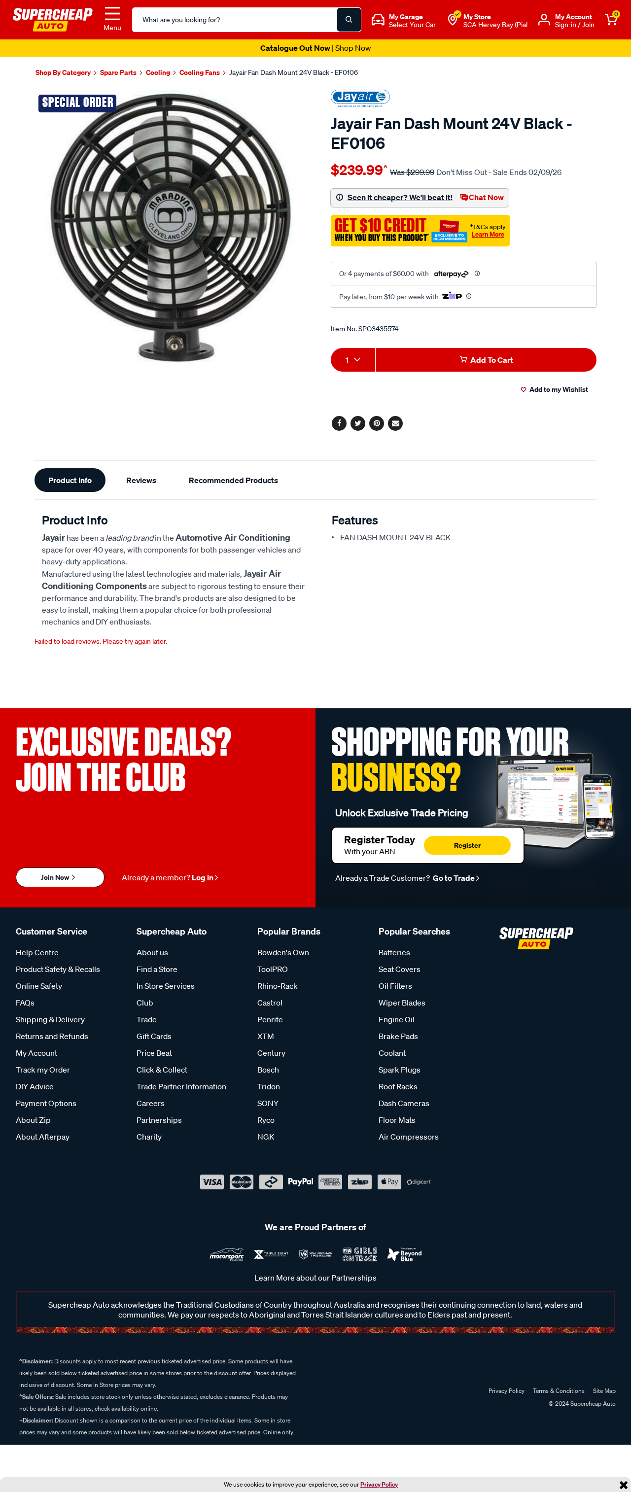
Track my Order (43, 1070)
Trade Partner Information (181, 1086)
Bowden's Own (283, 952)
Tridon (268, 1086)
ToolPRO (272, 969)
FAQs (25, 1002)
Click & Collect (162, 1070)
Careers (151, 1103)
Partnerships (159, 1120)
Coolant (392, 1053)
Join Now (55, 877)
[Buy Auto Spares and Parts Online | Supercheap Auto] (53, 19)
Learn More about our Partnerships (315, 1278)
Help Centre (37, 952)
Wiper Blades (402, 1002)
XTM (265, 1036)
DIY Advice (35, 1086)
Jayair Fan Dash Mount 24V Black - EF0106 (293, 72)
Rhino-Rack (277, 986)
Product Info (70, 480)
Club (145, 1002)
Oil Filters (395, 986)
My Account (36, 1053)
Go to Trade (453, 878)
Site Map (604, 1391)
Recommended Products (233, 480)
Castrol (269, 1002)
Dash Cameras (404, 1103)
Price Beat (154, 1053)
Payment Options (46, 1103)
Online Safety (39, 986)
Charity (149, 1137)
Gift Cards (154, 1036)
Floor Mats (397, 1120)
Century (271, 1053)
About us (152, 952)
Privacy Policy (379, 1484)
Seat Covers (400, 969)
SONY (268, 1103)
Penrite (270, 1019)
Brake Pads (398, 1036)
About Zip (33, 1120)
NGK (265, 1137)
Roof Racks (398, 1086)
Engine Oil (397, 1019)
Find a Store (157, 969)
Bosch (268, 1070)
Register (467, 845)
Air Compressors (409, 1137)
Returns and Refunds (52, 1036)
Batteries (394, 952)
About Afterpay (43, 1137)
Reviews (141, 480)
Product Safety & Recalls (58, 969)
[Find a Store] (452, 19)
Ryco (266, 1120)
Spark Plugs (400, 1070)
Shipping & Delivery (50, 1019)
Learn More (488, 234)
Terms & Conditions (559, 1391)
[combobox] (353, 360)
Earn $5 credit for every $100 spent (315, 48)
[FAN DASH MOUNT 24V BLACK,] (171, 227)
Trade (147, 1019)
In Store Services (166, 986)
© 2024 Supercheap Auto (581, 1403)
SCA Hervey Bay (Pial (495, 24)
